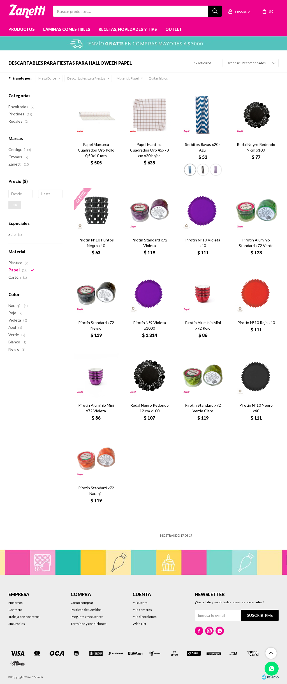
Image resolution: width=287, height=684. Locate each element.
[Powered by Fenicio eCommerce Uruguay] (270, 677)
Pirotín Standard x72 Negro (96, 325)
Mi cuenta (140, 603)
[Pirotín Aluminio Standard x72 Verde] (256, 210)
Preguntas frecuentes (87, 617)
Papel (128, 78)
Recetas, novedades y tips (128, 29)
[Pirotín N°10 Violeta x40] (202, 210)
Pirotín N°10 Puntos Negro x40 (96, 243)
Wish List (139, 624)
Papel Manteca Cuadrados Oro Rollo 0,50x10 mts (96, 150)
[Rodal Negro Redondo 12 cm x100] (149, 375)
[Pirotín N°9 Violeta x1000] (149, 293)
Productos (21, 29)
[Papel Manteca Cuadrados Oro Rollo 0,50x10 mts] (96, 115)
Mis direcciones (145, 617)
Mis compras (142, 610)
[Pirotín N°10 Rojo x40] (256, 293)
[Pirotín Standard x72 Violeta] (149, 210)
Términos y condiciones (89, 624)
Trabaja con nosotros (24, 617)
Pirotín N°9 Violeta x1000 (149, 325)
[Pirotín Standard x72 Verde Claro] (202, 375)
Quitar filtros (158, 78)
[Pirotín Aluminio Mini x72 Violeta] (96, 375)
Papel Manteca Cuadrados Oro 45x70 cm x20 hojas (149, 150)
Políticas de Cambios (86, 610)
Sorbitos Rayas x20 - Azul (203, 147)
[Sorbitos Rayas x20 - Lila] (215, 169)
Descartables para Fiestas (86, 78)
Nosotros (15, 603)
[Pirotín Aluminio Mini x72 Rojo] (202, 293)
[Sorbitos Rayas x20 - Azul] (202, 115)
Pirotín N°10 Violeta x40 (202, 243)
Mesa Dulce (47, 78)
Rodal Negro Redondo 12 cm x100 (149, 408)
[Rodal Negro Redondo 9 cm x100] (256, 115)
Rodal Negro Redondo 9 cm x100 (256, 147)
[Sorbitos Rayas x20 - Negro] (203, 169)
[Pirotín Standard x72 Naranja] (96, 458)
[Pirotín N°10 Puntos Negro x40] (96, 210)
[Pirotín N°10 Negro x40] (256, 375)
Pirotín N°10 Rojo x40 (256, 322)
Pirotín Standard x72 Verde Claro (203, 408)
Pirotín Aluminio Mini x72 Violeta (96, 408)
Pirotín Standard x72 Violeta (149, 243)
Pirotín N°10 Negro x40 (256, 408)
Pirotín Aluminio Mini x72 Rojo (203, 325)
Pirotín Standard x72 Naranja (96, 490)
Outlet (173, 29)
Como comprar (82, 603)
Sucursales (16, 624)
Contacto (15, 610)
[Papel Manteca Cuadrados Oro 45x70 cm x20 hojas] (149, 115)
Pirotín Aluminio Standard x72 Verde (256, 243)
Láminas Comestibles (66, 29)
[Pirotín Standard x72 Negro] (96, 293)
